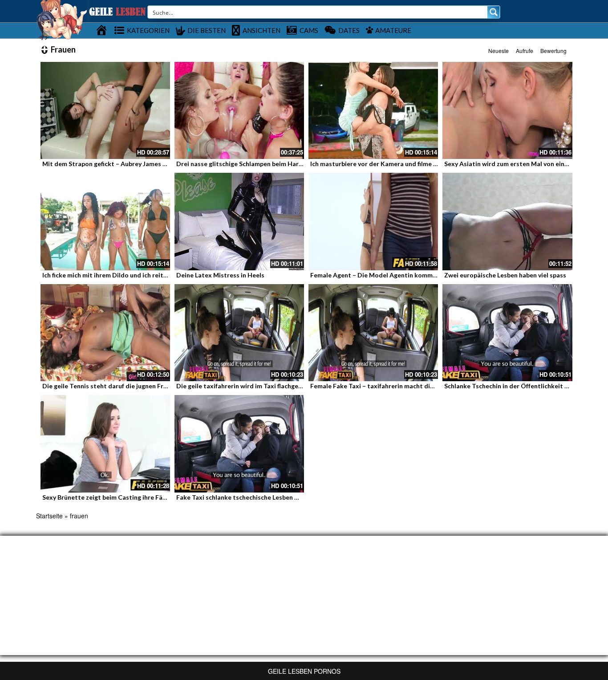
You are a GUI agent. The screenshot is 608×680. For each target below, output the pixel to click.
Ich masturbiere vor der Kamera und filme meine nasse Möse (398, 163)
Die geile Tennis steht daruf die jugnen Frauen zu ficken (123, 386)
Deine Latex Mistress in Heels (220, 275)
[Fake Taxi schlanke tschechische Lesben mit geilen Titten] (239, 443)
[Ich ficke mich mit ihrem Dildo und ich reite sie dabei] (105, 221)
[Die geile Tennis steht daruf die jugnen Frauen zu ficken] (105, 332)
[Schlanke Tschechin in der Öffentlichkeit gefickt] (507, 332)
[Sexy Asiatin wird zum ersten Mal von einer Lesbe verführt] (507, 110)
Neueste (498, 50)
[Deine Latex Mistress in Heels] (239, 221)
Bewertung (553, 50)
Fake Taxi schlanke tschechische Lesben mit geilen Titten (260, 497)
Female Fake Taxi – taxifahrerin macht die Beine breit (388, 386)
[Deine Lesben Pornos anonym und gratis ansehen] (61, 19)
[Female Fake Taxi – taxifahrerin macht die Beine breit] (373, 332)
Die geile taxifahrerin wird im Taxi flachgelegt (243, 386)
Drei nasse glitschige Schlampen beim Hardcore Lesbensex (262, 163)
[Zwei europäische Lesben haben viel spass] (507, 221)
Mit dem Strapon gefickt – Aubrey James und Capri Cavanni (129, 163)
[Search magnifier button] (493, 12)
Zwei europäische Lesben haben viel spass (505, 275)
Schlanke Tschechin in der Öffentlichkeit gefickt (514, 386)
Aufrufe (524, 50)
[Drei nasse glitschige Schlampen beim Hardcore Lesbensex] (239, 110)
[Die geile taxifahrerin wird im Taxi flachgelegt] (239, 332)
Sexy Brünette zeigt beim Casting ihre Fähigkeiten (116, 497)
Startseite (49, 515)
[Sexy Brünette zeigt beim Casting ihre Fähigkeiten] (105, 443)
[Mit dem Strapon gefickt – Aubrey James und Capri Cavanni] (105, 110)
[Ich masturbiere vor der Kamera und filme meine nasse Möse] (373, 110)
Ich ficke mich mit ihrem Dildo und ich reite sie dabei (118, 275)
